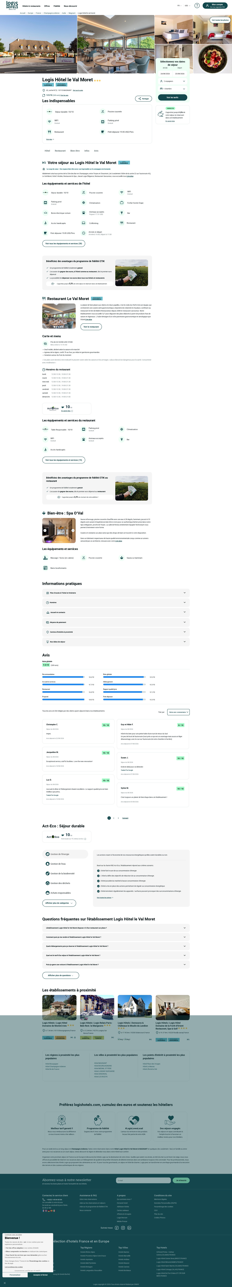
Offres (47, 6)
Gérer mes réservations (88, 1199)
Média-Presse (122, 1221)
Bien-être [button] (75, 150)
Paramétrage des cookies (163, 1206)
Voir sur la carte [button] (78, 90)
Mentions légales (160, 1199)
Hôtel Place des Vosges (151, 1064)
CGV (156, 1210)
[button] (5, 1283)
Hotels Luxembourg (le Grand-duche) (56, 1274)
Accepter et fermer (40, 1275)
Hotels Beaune (123, 1263)
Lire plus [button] (130, 176)
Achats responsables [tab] (61, 892)
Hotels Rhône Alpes (87, 1252)
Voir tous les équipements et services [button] (63, 243)
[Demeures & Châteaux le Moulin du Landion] (135, 1006)
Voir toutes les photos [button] (220, 20)
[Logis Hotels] (12, 5)
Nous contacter (85, 1210)
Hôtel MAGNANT (100, 1063)
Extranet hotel (122, 1203)
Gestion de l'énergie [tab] (60, 854)
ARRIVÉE (165, 68)
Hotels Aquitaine (86, 1259)
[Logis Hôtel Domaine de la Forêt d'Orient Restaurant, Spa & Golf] (173, 1007)
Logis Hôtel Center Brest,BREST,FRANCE (171, 1258)
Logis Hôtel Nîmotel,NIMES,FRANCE (169, 1262)
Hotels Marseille (124, 1256)
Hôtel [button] (47, 150)
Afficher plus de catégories (57, 903)
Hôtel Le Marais (149, 1066)
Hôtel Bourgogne (51, 1064)
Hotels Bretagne (86, 1267)
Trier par (161, 712)
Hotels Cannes (123, 1267)
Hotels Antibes (123, 1259)
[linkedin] (129, 1228)
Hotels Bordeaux (124, 1270)
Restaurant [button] (60, 150)
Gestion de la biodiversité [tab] (63, 873)
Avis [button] (96, 150)
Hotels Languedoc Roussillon (91, 1270)
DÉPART (180, 68)
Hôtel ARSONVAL (100, 1074)
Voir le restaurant (91, 326)
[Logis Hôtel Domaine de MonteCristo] (59, 1007)
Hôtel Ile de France (52, 1069)
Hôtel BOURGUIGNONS (103, 1066)
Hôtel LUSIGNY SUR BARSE (104, 1071)
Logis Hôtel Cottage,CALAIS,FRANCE (170, 1269)
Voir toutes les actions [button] (104, 898)
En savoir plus (66, 411)
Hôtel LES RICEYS (100, 1076)
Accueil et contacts (58, 612)
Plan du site (158, 1214)
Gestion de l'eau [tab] (58, 863)
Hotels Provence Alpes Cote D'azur (93, 1256)
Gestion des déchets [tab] (60, 883)
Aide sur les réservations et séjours (92, 1203)
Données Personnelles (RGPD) (165, 1203)
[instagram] (123, 1228)
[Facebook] (117, 1228)
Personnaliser (15, 1275)
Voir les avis (64, 95)
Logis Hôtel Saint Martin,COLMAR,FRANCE (172, 1266)
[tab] (54, 327)
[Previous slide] (46, 316)
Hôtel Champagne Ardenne (55, 1066)
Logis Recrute (122, 1217)
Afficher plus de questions (59, 975)
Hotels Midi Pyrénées (88, 1263)
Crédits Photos (159, 1217)
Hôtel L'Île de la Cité (150, 1069)
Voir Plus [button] (49, 139)
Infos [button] (86, 150)
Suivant (123, 818)
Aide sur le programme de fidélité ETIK (94, 1206)
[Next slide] (72, 316)
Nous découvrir (70, 6)
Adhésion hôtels (123, 1206)
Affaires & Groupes (124, 1214)
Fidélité (57, 6)
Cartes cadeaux (123, 1210)
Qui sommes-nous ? (124, 1199)
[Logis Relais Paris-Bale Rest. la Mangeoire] (97, 1007)
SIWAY (136, 1284)
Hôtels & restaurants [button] (31, 6)
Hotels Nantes (123, 1252)
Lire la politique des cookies (14, 1267)
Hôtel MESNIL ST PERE (102, 1068)
